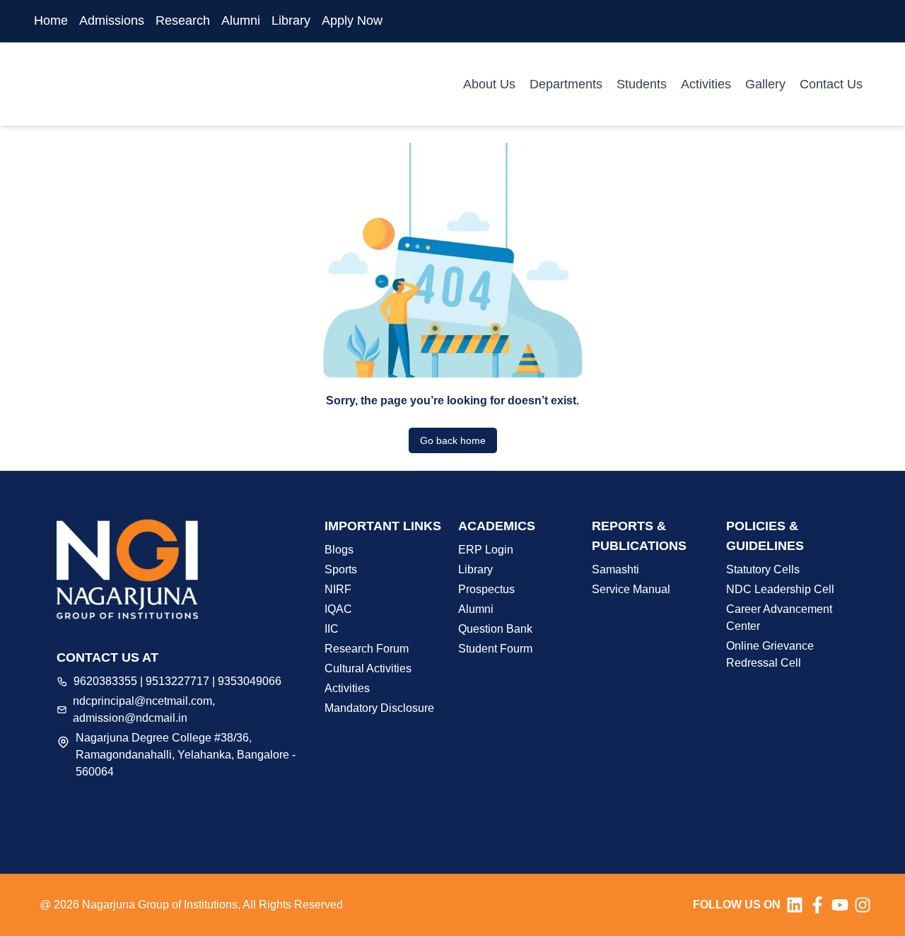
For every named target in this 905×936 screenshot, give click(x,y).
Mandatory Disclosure (379, 708)
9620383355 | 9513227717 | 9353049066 (177, 681)
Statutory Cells (763, 569)
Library (291, 20)
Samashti (615, 569)
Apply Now (352, 20)
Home (51, 20)
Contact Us (831, 84)
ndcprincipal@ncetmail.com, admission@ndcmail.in (144, 709)
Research (183, 20)
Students (642, 84)
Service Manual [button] (631, 589)
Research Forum (367, 649)
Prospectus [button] (486, 589)
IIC (332, 629)
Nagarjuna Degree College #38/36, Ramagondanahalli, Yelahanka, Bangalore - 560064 (186, 755)
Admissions (111, 20)
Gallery (765, 84)
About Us (489, 84)
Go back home (453, 440)
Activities (706, 84)
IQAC (338, 609)
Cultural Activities (368, 668)
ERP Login (485, 550)
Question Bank (495, 629)
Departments (566, 84)
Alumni (240, 20)
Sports (341, 569)
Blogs (339, 550)
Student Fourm (495, 649)
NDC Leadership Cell (780, 589)
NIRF (338, 589)
